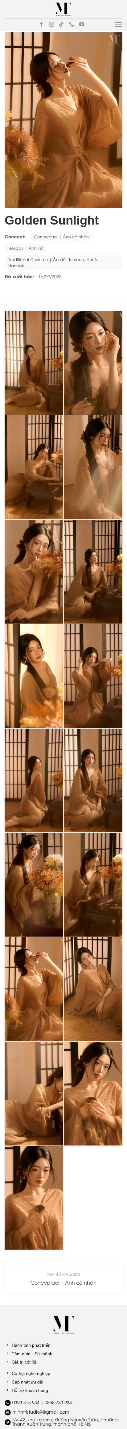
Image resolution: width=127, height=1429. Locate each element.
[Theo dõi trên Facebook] (41, 24)
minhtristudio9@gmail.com (40, 1412)
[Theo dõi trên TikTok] (61, 24)
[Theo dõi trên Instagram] (51, 24)
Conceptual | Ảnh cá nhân (61, 236)
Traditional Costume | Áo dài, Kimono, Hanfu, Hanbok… (54, 262)
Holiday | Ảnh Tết (25, 248)
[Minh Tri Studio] (63, 9)
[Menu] (118, 25)
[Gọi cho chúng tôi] (71, 24)
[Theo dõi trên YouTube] (81, 24)
